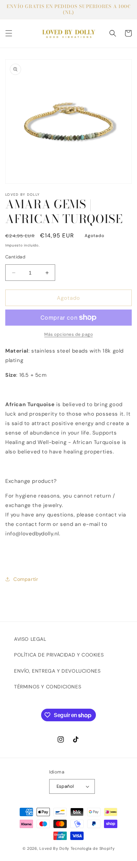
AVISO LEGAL (30, 639)
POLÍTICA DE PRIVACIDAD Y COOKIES (59, 655)
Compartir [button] (25, 579)
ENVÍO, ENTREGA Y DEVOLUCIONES (57, 671)
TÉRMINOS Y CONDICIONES (47, 686)
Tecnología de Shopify (93, 848)
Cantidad (15, 257)
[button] (9, 33)
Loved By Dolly (54, 848)
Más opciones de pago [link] (68, 334)
